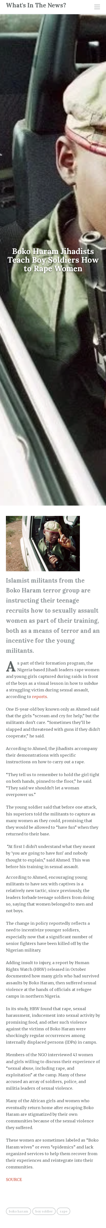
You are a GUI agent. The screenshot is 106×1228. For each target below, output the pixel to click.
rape (63, 1211)
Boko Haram (18, 1211)
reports (39, 696)
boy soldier (44, 1211)
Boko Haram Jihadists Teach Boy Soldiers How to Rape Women (53, 259)
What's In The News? (36, 5)
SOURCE (14, 1179)
